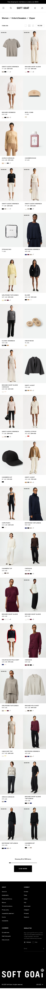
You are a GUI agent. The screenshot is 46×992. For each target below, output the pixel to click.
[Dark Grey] (26, 390)
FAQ (25, 902)
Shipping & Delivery (7, 899)
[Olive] (31, 711)
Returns (4, 902)
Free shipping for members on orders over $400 (23, 2)
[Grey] (3, 345)
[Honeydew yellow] (3, 300)
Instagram (26, 910)
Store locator (27, 906)
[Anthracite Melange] (8, 163)
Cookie (4, 917)
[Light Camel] (3, 163)
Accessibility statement (8, 913)
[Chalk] (26, 72)
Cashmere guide (6, 936)
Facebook (26, 917)
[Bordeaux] (28, 72)
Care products (5, 940)
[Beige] (26, 116)
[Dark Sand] (31, 390)
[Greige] (3, 72)
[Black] (5, 72)
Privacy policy (5, 910)
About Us (4, 891)
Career (25, 899)
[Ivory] (5, 527)
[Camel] (28, 299)
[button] (11, 8)
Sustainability (5, 895)
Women (5, 18)
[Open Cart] (42, 8)
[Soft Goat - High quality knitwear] (23, 7)
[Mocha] (5, 573)
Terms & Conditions (7, 906)
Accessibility (5, 920)
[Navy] (26, 255)
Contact (26, 891)
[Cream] (31, 299)
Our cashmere (5, 932)
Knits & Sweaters (19, 18)
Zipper (32, 18)
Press (25, 895)
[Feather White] (8, 72)
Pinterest (26, 913)
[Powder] (3, 117)
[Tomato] (28, 436)
